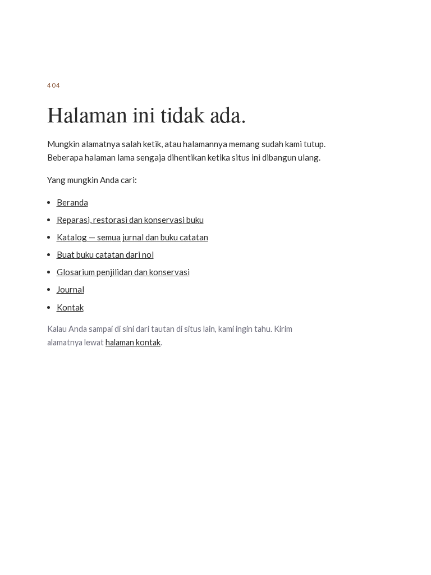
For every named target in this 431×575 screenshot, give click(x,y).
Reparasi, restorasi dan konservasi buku (130, 220)
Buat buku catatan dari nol (105, 254)
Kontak (70, 307)
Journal (70, 289)
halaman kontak (133, 342)
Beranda (72, 202)
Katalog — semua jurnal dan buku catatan (132, 237)
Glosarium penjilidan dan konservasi (123, 272)
